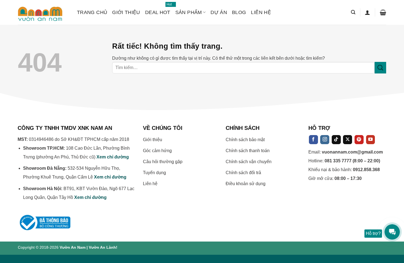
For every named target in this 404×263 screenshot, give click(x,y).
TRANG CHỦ (92, 12)
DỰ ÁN (219, 12)
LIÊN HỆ (261, 12)
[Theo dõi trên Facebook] (313, 139)
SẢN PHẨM (188, 12)
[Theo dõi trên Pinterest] (359, 139)
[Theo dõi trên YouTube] (370, 139)
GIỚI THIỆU (126, 12)
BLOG (239, 12)
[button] (353, 12)
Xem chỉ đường (112, 157)
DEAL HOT (157, 10)
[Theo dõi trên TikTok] (336, 139)
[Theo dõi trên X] (347, 139)
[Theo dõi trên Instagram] (324, 139)
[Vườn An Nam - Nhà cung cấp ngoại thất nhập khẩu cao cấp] (43, 12)
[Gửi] (380, 67)
